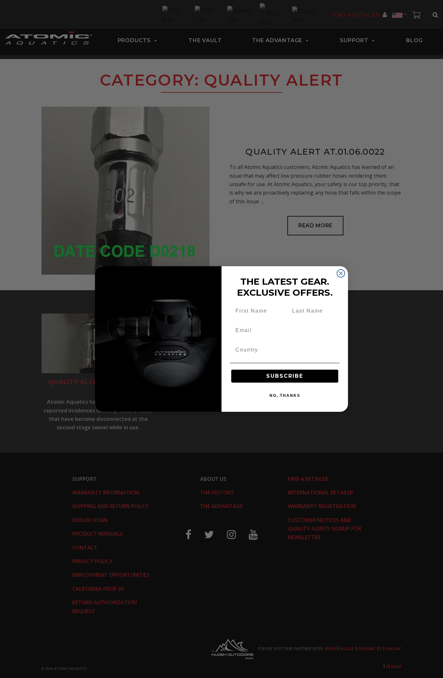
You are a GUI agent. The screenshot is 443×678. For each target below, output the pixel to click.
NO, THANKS (284, 395)
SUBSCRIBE (284, 376)
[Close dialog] (341, 273)
